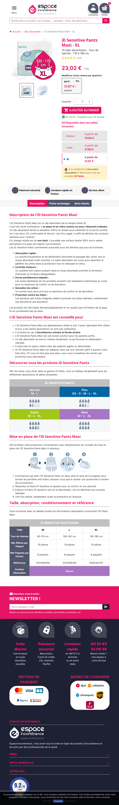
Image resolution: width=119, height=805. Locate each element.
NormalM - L (34, 391)
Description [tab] (37, 203)
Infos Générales (21, 762)
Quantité (66, 101)
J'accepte (58, 801)
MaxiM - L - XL (84, 414)
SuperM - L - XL (34, 414)
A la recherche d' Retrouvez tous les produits (82, 173)
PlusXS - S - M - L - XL (84, 391)
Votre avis (17, 771)
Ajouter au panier (81, 110)
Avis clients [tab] (81, 203)
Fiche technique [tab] (59, 203)
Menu (13, 754)
